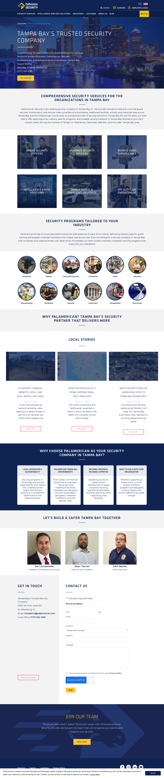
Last (99, 612)
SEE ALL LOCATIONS (28, 677)
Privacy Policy (115, 673)
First (67, 612)
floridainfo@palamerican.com (39, 613)
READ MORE (30, 428)
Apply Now (82, 742)
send (70, 690)
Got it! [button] (153, 773)
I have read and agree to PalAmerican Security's (95, 673)
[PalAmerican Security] (29, 5)
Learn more (95, 774)
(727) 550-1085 (38, 617)
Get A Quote (25, 78)
